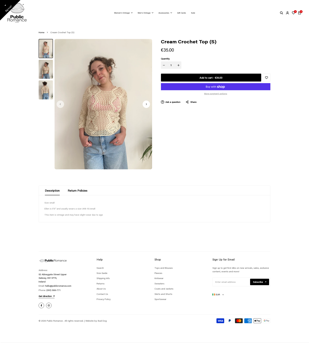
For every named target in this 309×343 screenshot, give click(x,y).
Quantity (165, 58)
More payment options (215, 93)
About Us (101, 288)
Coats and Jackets (163, 288)
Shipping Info (103, 278)
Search (100, 267)
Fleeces (158, 273)
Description (52, 190)
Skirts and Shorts (163, 294)
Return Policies (77, 190)
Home (41, 32)
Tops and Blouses (163, 267)
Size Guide (102, 273)
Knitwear (159, 278)
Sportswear (160, 299)
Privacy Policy (104, 299)
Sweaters (159, 283)
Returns (100, 283)
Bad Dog (102, 320)
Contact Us (102, 294)
